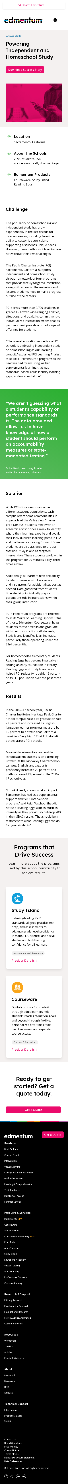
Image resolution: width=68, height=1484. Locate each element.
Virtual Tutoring (12, 1265)
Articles (8, 1352)
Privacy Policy (11, 1446)
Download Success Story (25, 70)
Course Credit (11, 1155)
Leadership (10, 1375)
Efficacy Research (13, 1300)
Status (7, 1421)
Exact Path (9, 1242)
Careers (8, 1392)
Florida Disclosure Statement (19, 1457)
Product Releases (13, 1415)
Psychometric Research (16, 1306)
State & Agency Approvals (17, 1317)
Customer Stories (13, 1323)
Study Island (10, 1253)
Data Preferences (13, 1461)
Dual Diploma (11, 1149)
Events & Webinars (14, 1358)
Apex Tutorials (12, 1248)
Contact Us (10, 1439)
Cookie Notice (11, 1450)
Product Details (23, 960)
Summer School (12, 1201)
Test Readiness (12, 1190)
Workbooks (10, 1340)
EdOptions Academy (15, 1259)
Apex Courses (11, 1230)
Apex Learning (11, 1271)
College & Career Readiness (19, 1172)
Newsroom (10, 1381)
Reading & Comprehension (18, 1184)
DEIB (6, 1387)
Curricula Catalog (13, 1283)
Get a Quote (33, 1110)
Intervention (10, 1160)
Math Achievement (13, 1178)
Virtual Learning (12, 1166)
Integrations (10, 1410)
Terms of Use (11, 1454)
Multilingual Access (14, 1195)
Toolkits (8, 1346)
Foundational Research (16, 1311)
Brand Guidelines (13, 1443)
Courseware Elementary (19, 1236)
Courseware (10, 1224)
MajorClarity (10, 1218)
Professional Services (15, 1277)
